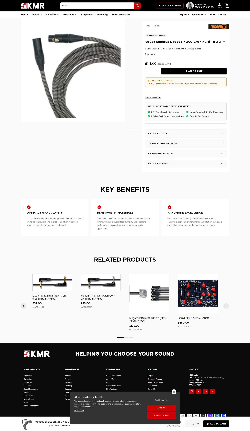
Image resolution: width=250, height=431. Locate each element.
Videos (212, 14)
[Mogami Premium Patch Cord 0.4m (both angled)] (101, 282)
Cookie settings (161, 400)
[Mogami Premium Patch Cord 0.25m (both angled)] (52, 282)
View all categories (31, 406)
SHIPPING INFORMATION (160, 153)
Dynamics (28, 379)
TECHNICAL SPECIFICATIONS (162, 143)
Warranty (68, 386)
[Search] (137, 5)
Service (68, 376)
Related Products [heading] (125, 260)
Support (68, 389)
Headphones (86, 14)
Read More (150, 54)
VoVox (156, 26)
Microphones (69, 14)
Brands (35, 14)
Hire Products (111, 389)
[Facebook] (198, 391)
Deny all (161, 408)
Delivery (68, 382)
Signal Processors (31, 389)
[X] (212, 391)
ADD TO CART (218, 423)
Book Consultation (113, 376)
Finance (68, 379)
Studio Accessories (121, 14)
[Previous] (23, 306)
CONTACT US (200, 4)
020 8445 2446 (204, 7)
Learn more (79, 410)
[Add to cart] (68, 288)
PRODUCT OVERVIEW (158, 133)
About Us (110, 379)
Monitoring (102, 14)
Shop (23, 14)
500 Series (28, 376)
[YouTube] (205, 391)
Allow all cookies (161, 416)
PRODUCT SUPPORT (158, 164)
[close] (174, 391)
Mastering (28, 392)
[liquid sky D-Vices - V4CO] (198, 293)
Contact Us (152, 389)
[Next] (226, 306)
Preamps (27, 386)
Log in (150, 376)
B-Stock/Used (52, 14)
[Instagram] (191, 391)
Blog (108, 382)
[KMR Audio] (33, 5)
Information (198, 14)
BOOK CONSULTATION (170, 5)
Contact (222, 14)
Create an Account (155, 379)
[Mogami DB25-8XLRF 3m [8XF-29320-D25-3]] (149, 293)
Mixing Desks (29, 399)
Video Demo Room (113, 386)
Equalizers (28, 382)
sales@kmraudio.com (197, 383)
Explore (183, 14)
